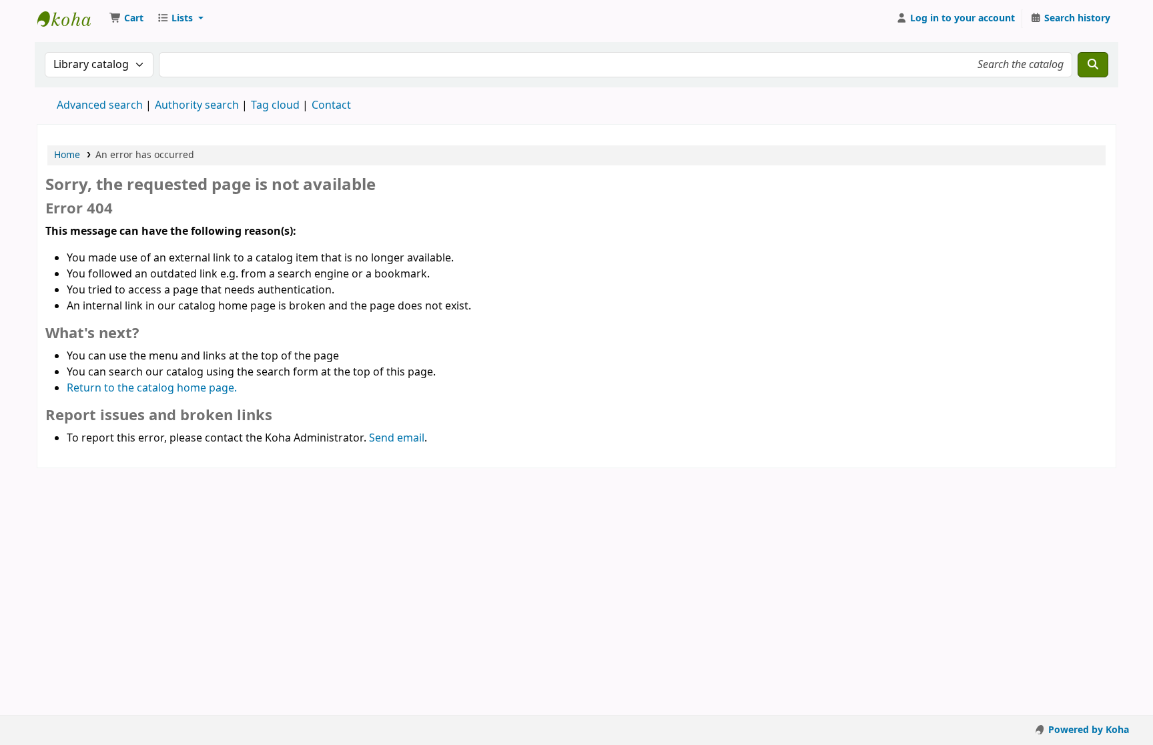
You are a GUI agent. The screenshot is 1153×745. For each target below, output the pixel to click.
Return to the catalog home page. (152, 388)
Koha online (70, 18)
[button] (126, 18)
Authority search (197, 105)
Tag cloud (275, 105)
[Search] (1093, 64)
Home (67, 155)
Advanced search (100, 105)
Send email (396, 438)
